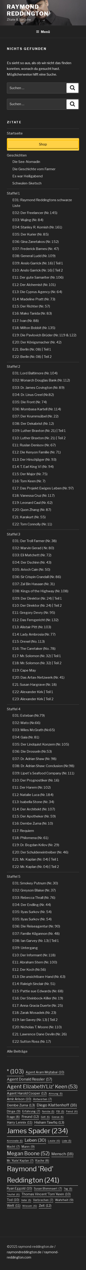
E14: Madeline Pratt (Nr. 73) (33, 299)
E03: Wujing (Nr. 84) (27, 220)
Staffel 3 (13, 534)
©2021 (12, 1246)
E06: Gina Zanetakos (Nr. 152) (35, 242)
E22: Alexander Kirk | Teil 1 (32, 692)
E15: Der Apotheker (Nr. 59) (34, 816)
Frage (13, 1117)
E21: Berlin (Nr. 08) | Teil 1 (31, 349)
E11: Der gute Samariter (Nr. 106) (38, 277)
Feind (72, 1111)
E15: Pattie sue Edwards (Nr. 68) (37, 991)
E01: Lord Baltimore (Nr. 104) (35, 373)
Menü (45, 32)
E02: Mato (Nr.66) (26, 723)
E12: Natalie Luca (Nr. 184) (32, 795)
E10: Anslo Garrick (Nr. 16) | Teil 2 (37, 270)
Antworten (42, 1099)
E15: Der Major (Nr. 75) (29, 474)
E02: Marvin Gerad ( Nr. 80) (33, 548)
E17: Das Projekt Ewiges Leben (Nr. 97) (43, 488)
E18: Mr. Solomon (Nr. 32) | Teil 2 (36, 663)
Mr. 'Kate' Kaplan (20, 1160)
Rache (42, 1160)
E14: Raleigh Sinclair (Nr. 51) (33, 984)
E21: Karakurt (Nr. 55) (29, 517)
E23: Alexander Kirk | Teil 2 (32, 699)
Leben (35, 1140)
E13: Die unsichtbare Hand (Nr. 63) (38, 977)
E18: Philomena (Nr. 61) (30, 838)
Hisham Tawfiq (49, 1122)
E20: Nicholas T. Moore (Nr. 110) (37, 1027)
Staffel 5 (13, 877)
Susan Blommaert (48, 1188)
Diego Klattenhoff (57, 1105)
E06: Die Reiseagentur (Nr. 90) (36, 926)
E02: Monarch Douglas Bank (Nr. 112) (41, 380)
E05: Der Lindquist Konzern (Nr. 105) (40, 744)
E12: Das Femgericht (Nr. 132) (35, 620)
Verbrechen (43, 1200)
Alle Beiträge (17, 1051)
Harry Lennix (19, 1122)
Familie (48, 1111)
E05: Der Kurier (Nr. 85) (30, 234)
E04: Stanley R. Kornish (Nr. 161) (37, 227)
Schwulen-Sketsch (27, 183)
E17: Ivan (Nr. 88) (25, 321)
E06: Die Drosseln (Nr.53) (32, 751)
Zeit (45, 1206)
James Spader (37, 1131)
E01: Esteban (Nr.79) (28, 715)
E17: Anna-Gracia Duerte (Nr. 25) (37, 1006)
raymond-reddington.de (36, 1246)
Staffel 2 (13, 367)
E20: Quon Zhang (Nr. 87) (31, 510)
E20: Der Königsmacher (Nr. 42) (36, 342)
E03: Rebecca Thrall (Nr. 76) (33, 898)
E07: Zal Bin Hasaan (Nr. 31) (33, 584)
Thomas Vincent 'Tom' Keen (46, 1194)
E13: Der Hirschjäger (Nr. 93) (34, 460)
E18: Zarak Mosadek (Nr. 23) (34, 1013)
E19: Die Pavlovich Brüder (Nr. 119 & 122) (44, 335)
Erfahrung (31, 1111)
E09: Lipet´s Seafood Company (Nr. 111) (43, 773)
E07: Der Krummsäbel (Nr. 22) (35, 416)
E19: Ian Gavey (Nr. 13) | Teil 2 (35, 1020)
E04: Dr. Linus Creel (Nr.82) (33, 395)
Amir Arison (19, 1099)
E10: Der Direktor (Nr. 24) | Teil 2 (37, 605)
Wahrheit (64, 1200)
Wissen (29, 1205)
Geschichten (17, 155)
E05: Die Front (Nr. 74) (29, 402)
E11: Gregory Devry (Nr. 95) (33, 613)
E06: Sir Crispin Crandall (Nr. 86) (36, 577)
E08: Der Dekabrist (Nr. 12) (33, 424)
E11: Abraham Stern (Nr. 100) (34, 962)
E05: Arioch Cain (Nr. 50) (31, 570)
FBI (60, 1111)
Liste (66, 1140)
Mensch (62, 1154)
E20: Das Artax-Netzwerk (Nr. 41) (38, 677)
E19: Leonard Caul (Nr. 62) (32, 503)
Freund (30, 1117)
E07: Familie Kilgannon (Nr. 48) (36, 934)
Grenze (58, 1117)
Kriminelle (15, 1140)
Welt (13, 1205)
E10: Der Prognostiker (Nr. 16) (35, 780)
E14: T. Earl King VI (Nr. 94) (33, 467)
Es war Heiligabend (27, 176)
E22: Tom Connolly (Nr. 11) (32, 524)
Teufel (13, 1194)
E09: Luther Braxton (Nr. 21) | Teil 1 (39, 431)
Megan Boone (28, 1153)
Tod (13, 1200)
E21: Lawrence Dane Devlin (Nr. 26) (39, 1034)
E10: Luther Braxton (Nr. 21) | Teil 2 (39, 438)
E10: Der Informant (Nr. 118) (33, 955)
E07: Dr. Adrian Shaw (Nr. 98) (34, 759)
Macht (13, 1146)
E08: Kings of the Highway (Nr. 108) (40, 591)
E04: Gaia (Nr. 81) (25, 737)
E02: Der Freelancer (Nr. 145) (34, 213)
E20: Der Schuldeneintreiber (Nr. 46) (40, 852)
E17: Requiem (23, 831)
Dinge (13, 1111)
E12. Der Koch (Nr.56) (29, 970)
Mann (28, 1146)
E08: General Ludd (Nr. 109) (33, 256)
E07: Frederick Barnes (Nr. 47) (35, 249)
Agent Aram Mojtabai (45, 1072)
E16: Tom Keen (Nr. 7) (28, 481)
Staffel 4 (13, 709)
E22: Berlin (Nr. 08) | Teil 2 (32, 357)
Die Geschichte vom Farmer (33, 169)
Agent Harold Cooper (27, 1093)
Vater (26, 1200)
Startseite (15, 133)
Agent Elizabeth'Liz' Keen (42, 1086)
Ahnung (56, 1093)
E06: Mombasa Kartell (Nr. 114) (36, 409)
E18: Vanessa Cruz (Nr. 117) (33, 496)
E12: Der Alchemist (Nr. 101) (34, 285)
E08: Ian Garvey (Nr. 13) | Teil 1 (35, 941)
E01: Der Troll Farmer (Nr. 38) (34, 541)
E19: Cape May (24, 670)
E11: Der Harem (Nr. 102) (31, 787)
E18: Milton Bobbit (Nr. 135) (33, 328)
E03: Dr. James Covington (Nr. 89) (38, 388)
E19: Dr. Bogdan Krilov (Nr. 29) (35, 845)
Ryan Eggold (19, 1188)
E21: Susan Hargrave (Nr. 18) (34, 685)
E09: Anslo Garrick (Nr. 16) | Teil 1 (37, 263)
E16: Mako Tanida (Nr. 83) (32, 313)
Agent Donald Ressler (29, 1079)
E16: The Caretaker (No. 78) (33, 649)
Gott (45, 1117)
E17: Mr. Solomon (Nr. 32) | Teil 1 (36, 656)
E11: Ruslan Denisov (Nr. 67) (34, 445)
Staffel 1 (13, 193)
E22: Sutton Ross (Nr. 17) (31, 1042)
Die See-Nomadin (26, 162)
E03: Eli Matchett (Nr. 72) (31, 555)
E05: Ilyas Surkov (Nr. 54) (32, 912)
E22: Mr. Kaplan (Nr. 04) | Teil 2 (35, 867)
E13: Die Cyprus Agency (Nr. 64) (37, 292)
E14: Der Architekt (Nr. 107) (33, 809)
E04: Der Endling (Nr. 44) (31, 905)
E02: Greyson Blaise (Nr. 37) (34, 890)
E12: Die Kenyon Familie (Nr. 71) (36, 452)
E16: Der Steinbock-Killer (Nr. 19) (37, 998)
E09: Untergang (25, 948)
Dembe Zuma (21, 1105)
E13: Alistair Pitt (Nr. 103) (31, 627)
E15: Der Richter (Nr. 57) (31, 306)
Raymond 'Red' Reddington (33, 1174)
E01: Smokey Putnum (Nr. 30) (35, 883)
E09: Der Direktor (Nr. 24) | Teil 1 (37, 598)
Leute (54, 1140)
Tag (68, 1188)
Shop (43, 144)
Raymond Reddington (28, 10)
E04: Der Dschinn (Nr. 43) (31, 562)
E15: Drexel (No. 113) (28, 641)
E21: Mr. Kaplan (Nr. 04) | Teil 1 (35, 859)
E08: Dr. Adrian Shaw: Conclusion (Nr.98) (43, 766)
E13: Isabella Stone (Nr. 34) (33, 802)
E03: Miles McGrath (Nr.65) (33, 730)
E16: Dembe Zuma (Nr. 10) (32, 823)
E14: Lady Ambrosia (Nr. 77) (33, 634)
